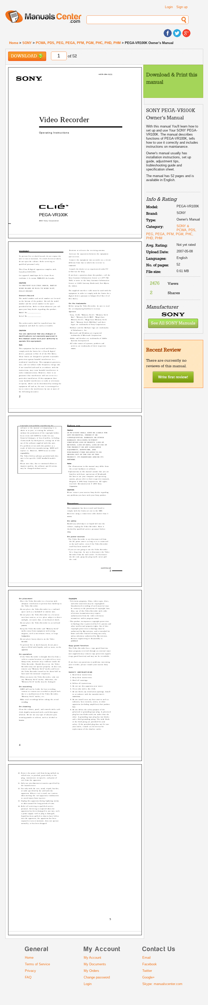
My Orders (91, 971)
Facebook (149, 964)
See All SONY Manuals (173, 323)
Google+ (148, 977)
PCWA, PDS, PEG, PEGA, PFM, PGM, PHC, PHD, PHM (78, 43)
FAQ (28, 977)
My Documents (95, 964)
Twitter (147, 971)
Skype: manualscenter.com (162, 984)
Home (13, 43)
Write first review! (173, 376)
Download (24, 56)
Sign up (181, 7)
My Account (92, 957)
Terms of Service (37, 964)
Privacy (30, 971)
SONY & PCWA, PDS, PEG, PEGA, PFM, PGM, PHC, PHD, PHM (171, 232)
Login (169, 7)
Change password (97, 977)
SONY (27, 43)
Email (146, 957)
